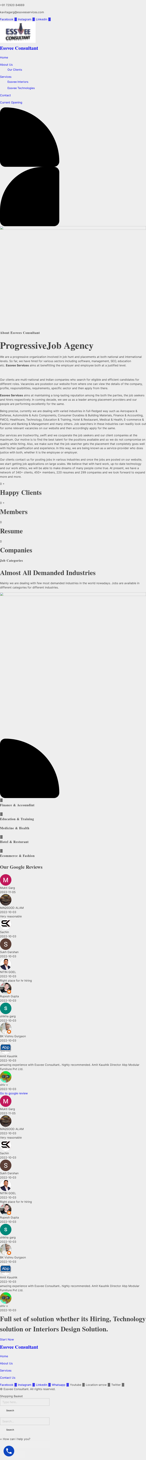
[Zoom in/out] (43, 1444)
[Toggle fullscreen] (31, 1444)
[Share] (18, 1444)
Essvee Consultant (19, 47)
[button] (15, 1439)
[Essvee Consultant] (73, 32)
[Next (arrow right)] (18, 1454)
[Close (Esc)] (6, 1444)
